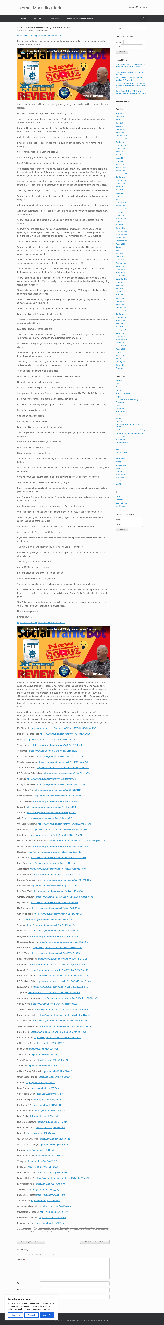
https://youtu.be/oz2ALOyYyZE (44, 1048)
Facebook (119, 415)
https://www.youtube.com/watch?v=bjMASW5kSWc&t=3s (60, 829)
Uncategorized (27, 1228)
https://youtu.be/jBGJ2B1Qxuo (45, 1200)
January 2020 (120, 304)
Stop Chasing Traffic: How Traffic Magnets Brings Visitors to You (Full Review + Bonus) (130, 66)
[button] (143, 18)
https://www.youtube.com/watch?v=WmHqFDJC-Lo (62, 958)
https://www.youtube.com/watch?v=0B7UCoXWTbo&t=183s (60, 969)
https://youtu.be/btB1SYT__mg (44, 1189)
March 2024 (120, 164)
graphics (119, 421)
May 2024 (119, 158)
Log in (118, 496)
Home (23, 18)
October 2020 (120, 276)
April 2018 (119, 352)
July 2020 (119, 285)
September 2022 (121, 218)
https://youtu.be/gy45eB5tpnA (50, 1127)
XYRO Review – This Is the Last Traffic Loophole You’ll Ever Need (129, 78)
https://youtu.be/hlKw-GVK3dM (44, 1087)
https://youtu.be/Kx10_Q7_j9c (41, 1149)
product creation (121, 452)
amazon (118, 390)
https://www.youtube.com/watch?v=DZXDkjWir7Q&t (51, 778)
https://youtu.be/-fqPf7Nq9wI (44, 1116)
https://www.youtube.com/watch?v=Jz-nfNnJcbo (53, 863)
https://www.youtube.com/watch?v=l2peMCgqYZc (51, 924)
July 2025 (119, 119)
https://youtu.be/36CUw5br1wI (50, 1155)
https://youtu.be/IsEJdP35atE (45, 1054)
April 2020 (119, 295)
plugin (118, 449)
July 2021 (119, 247)
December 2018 (121, 336)
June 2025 (119, 123)
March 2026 (120, 116)
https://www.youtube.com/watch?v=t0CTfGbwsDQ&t (65, 733)
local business (121, 439)
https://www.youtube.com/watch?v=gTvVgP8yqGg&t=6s (54, 851)
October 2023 (120, 177)
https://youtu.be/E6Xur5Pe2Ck (42, 1065)
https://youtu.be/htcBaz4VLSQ (42, 1161)
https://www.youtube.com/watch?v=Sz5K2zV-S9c (67, 773)
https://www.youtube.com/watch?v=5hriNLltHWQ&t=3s (63, 975)
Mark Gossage (44, 30)
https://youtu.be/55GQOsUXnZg (54, 1138)
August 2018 (120, 349)
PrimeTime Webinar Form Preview (80, 18)
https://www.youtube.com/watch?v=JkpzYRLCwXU (64, 941)
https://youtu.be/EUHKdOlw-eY (57, 1071)
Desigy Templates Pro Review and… (31, 1242)
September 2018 (121, 346)
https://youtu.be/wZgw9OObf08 (52, 1172)
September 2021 (121, 240)
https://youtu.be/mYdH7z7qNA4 (43, 1166)
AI (117, 387)
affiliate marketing (122, 384)
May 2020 (119, 291)
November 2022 (121, 212)
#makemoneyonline (44, 1228)
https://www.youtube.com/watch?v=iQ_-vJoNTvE (54, 902)
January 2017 (120, 365)
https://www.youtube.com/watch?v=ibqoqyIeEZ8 (54, 1003)
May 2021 (119, 253)
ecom (118, 405)
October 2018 (120, 342)
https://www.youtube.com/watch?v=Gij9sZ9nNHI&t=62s (65, 1014)
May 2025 (119, 126)
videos (59, 1232)
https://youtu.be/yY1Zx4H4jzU (50, 1194)
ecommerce (120, 408)
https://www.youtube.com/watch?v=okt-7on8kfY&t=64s (66, 1026)
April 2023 (119, 196)
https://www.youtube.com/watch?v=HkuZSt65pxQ (60, 756)
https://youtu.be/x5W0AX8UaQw (54, 1076)
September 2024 (121, 145)
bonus (93, 1228)
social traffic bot (37, 1230)
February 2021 (121, 263)
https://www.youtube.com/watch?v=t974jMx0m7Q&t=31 (62, 1177)
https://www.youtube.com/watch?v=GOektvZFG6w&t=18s (60, 1020)
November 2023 (121, 174)
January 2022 (120, 228)
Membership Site (122, 442)
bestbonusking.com (85, 1228)
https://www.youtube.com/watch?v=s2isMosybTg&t (49, 818)
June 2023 (119, 190)
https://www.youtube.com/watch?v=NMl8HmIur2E (53, 750)
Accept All (47, 1315)
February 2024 (121, 167)
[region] (31, 1307)
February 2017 (121, 362)
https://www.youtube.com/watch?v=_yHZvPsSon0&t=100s (58, 868)
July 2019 (119, 323)
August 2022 (120, 221)
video (118, 468)
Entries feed (120, 499)
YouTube (119, 484)
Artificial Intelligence (123, 393)
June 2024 (119, 155)
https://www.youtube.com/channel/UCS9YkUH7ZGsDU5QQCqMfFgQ (63, 728)
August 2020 (120, 282)
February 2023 (121, 202)
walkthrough (65, 1232)
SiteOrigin (107, 1320)
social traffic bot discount (77, 1230)
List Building (120, 436)
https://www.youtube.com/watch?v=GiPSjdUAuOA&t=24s (60, 986)
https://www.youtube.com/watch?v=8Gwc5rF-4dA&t (58, 744)
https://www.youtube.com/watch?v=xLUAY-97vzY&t (63, 761)
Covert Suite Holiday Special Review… (95, 1242)
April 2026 (119, 113)
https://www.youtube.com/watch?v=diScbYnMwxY (54, 936)
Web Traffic (120, 477)
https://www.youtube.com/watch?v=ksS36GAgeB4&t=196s (57, 964)
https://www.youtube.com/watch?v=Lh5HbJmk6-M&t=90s (60, 846)
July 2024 (119, 151)
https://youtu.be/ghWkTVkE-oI (49, 1093)
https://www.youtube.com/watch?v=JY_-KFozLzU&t (51, 806)
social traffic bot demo (63, 1230)
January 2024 (120, 170)
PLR (117, 446)
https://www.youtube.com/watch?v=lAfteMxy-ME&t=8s (63, 767)
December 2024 (121, 135)
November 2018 (121, 339)
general (118, 418)
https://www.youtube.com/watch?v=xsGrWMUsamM (57, 947)
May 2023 (119, 193)
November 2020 (121, 272)
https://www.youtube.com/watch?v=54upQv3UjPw (58, 789)
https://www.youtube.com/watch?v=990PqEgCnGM (51, 812)
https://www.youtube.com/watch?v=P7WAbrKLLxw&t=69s (58, 857)
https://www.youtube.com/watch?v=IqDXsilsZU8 (56, 801)
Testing (118, 461)
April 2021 (119, 256)
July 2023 (119, 186)
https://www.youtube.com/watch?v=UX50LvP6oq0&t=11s (77, 840)
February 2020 (121, 301)
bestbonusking (74, 1228)
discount (98, 1228)
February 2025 (121, 129)
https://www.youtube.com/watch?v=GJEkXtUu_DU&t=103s (70, 998)
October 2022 (120, 215)
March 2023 (120, 199)
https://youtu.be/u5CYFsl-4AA (57, 1206)
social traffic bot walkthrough (48, 1232)
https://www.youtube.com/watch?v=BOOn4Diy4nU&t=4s (64, 981)
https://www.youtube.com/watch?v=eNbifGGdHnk (49, 919)
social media (120, 458)
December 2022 (121, 209)
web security (120, 474)
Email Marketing (121, 411)
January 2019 (120, 333)
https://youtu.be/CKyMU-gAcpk (53, 1144)
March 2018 (120, 355)
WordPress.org (121, 506)
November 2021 (121, 234)
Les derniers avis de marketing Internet (129, 433)
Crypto (118, 396)
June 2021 (119, 250)
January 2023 (120, 206)
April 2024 (119, 161)
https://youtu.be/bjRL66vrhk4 (41, 1133)
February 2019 (121, 330)
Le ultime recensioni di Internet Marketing (130, 430)
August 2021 (120, 244)
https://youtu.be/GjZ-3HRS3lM (52, 1121)
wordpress (119, 481)
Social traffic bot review (91, 1230)
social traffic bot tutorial (32, 1232)
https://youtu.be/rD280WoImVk (50, 1183)
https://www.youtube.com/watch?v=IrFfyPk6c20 (55, 930)
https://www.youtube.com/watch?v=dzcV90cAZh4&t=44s (61, 1009)
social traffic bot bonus (49, 1230)
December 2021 (121, 231)
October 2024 (120, 142)
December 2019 (121, 307)
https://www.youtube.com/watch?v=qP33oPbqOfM (56, 953)
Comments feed (121, 503)
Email (19, 1289)
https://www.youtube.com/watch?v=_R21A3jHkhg (67, 879)
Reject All (31, 1315)
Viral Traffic (120, 471)
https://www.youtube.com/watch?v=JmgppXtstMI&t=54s (64, 823)
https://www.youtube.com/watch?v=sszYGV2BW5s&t (52, 739)
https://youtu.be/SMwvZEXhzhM (52, 1059)
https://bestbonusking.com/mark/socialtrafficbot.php (41, 35)
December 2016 (121, 368)
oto (31, 1230)
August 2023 (120, 183)
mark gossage (25, 1230)
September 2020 (121, 279)
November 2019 (121, 311)
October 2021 (120, 237)
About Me (37, 18)
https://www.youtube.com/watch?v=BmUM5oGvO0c (59, 891)
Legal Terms (54, 18)
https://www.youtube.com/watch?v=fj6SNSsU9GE (54, 885)
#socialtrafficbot (64, 1228)
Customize (16, 1315)
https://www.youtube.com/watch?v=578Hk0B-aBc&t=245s (56, 834)
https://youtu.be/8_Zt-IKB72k (51, 1043)
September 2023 (121, 180)
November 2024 (121, 139)
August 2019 (120, 320)
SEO (117, 455)
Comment (21, 1259)
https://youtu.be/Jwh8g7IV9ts (47, 1099)
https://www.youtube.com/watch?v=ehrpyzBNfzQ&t (61, 784)
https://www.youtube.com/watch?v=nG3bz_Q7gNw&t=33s (58, 1031)
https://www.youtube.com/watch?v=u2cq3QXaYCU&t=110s (64, 896)
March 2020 (120, 298)
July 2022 (119, 225)
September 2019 (121, 317)
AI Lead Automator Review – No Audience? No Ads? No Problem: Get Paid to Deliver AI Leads (131, 85)
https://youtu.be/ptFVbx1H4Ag (49, 1222)
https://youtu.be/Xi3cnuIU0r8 (52, 1217)
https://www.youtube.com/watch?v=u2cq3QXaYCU (58, 913)
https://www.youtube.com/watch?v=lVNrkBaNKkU (57, 1037)
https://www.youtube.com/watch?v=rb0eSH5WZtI (56, 874)
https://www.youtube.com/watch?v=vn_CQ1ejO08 (56, 908)
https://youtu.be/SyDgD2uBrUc (40, 1082)
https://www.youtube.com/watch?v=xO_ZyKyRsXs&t (60, 795)
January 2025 (120, 132)
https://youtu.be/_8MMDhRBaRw (50, 1110)
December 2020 (121, 269)
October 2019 (120, 314)
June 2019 (119, 327)
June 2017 (119, 358)
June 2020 (119, 288)
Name (19, 1283)
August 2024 (120, 148)
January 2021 (120, 266)
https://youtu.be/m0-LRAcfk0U (46, 1104)
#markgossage (55, 1228)
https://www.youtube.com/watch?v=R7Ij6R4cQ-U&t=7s (54, 992)
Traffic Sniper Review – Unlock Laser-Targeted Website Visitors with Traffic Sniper (131, 92)
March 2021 (120, 260)
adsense (119, 380)
